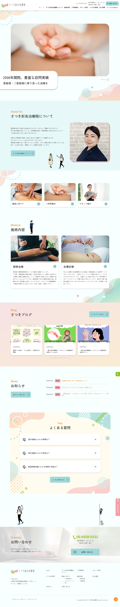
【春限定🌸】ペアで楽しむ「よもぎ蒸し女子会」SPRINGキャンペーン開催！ (85, 394)
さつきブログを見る (97, 314)
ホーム (42, 7)
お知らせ (49, 586)
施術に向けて (18, 203)
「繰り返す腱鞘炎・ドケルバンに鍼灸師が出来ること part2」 (59, 351)
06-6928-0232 (82, 3)
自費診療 (68, 267)
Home (48, 570)
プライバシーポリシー (19, 599)
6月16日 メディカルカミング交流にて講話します (77, 387)
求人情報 (102, 7)
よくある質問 (94, 7)
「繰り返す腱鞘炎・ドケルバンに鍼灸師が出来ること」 (93, 351)
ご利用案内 (74, 7)
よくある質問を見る (58, 480)
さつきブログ (118, 508)
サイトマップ (32, 599)
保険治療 (18, 267)
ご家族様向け (68, 578)
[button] (101, 79)
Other (57, 380)
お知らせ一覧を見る (19, 395)
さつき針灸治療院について (54, 7)
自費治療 (82, 581)
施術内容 (67, 7)
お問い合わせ (113, 3)
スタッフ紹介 (84, 7)
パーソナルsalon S (112, 7)
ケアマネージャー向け (70, 582)
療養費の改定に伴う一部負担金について (74, 381)
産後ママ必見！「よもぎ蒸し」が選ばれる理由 (26, 351)
